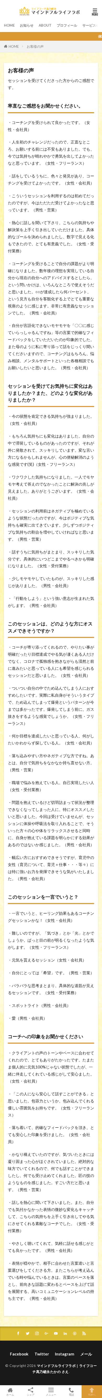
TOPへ (91, 1394)
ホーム (10, 1394)
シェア (31, 1394)
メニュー (51, 1394)
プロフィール (67, 25)
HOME (9, 25)
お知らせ (26, 25)
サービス (89, 25)
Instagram (64, 1354)
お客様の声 (35, 46)
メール (86, 1354)
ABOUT (45, 25)
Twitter (42, 1354)
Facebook (19, 1354)
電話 (71, 1394)
